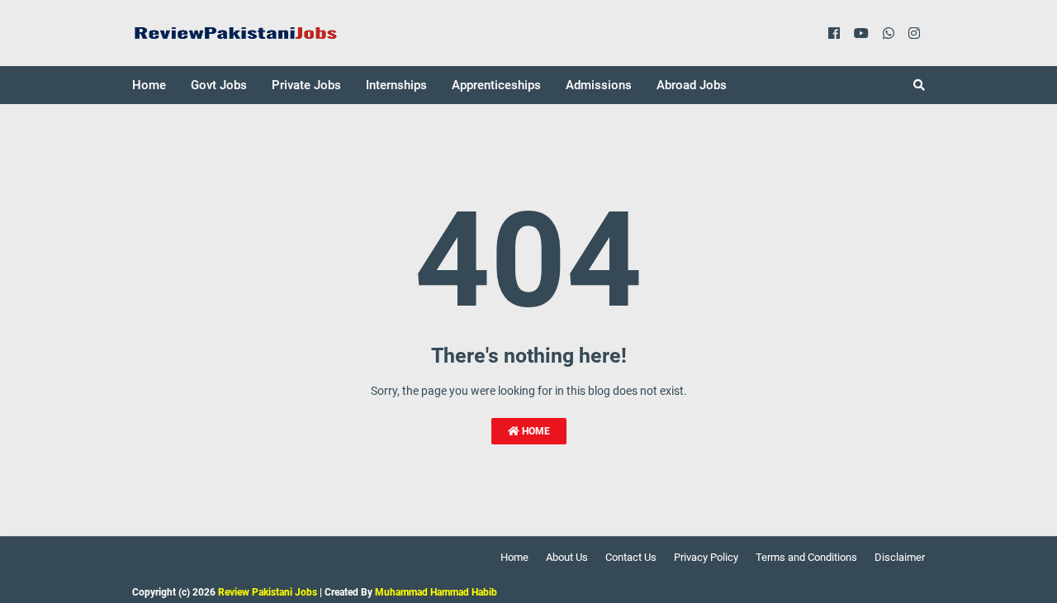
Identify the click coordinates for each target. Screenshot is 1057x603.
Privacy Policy (706, 557)
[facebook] (834, 33)
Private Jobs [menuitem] (306, 85)
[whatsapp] (888, 33)
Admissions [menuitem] (599, 85)
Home (534, 431)
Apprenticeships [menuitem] (496, 85)
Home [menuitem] (149, 85)
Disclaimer (900, 557)
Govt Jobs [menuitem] (219, 85)
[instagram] (914, 33)
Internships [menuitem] (396, 85)
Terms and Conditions (806, 557)
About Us (567, 557)
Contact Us (630, 557)
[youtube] (861, 33)
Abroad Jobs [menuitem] (691, 85)
